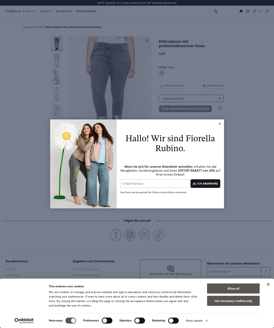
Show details (194, 320)
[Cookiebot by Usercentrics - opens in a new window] (24, 321)
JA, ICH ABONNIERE (205, 183)
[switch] (107, 321)
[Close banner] (268, 284)
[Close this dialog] (219, 123)
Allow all (233, 288)
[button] (219, 123)
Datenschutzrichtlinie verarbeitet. (169, 192)
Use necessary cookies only (233, 301)
